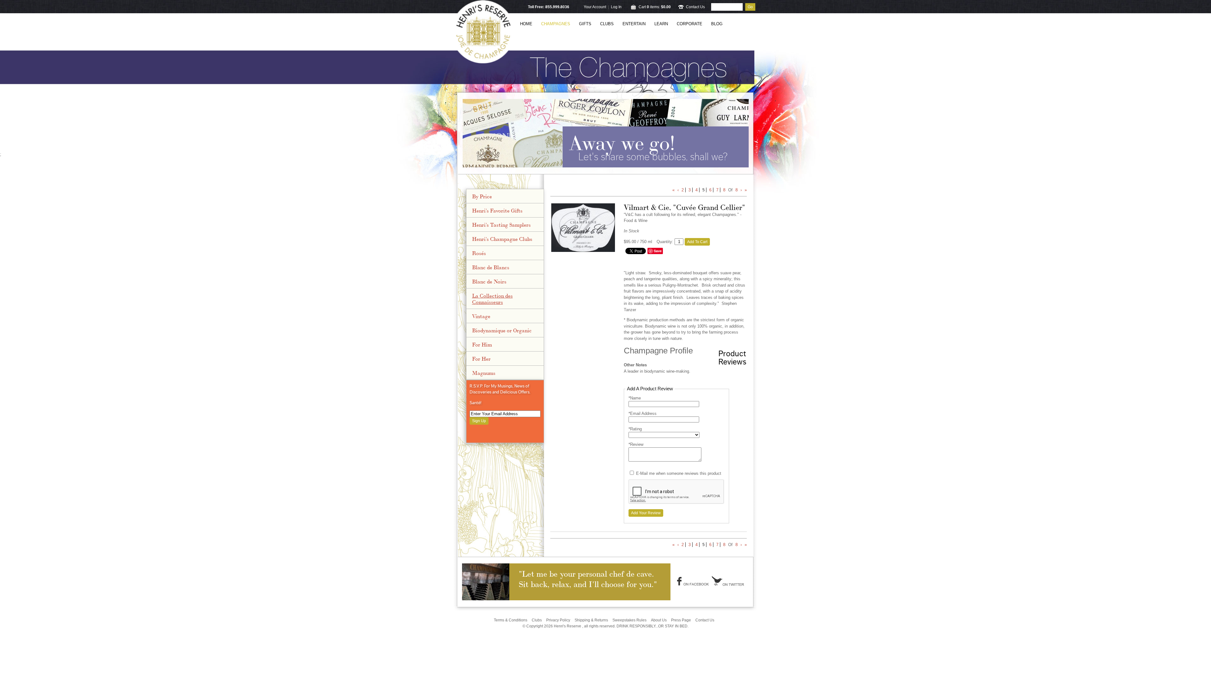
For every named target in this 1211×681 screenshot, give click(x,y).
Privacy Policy (558, 620)
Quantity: (665, 241)
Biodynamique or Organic (502, 330)
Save (658, 250)
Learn (661, 23)
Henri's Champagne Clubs (502, 239)
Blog (717, 23)
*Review (636, 444)
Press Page (681, 620)
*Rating (635, 429)
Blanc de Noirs (489, 281)
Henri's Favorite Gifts (497, 210)
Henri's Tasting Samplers (501, 224)
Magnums (483, 373)
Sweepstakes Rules (629, 620)
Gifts (585, 23)
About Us (659, 620)
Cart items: (655, 7)
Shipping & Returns (591, 620)
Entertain (634, 23)
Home (526, 23)
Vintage (481, 316)
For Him (482, 344)
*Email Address (643, 413)
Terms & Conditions (510, 620)
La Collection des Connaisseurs (492, 298)
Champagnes (555, 23)
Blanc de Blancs (490, 267)
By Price (482, 196)
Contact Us (695, 7)
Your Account (595, 7)
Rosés (479, 253)
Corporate (689, 23)
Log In (616, 7)
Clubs (607, 23)
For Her (481, 358)
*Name (635, 398)
